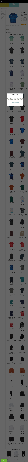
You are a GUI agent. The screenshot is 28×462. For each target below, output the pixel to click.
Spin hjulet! (14, 237)
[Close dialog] (20, 219)
